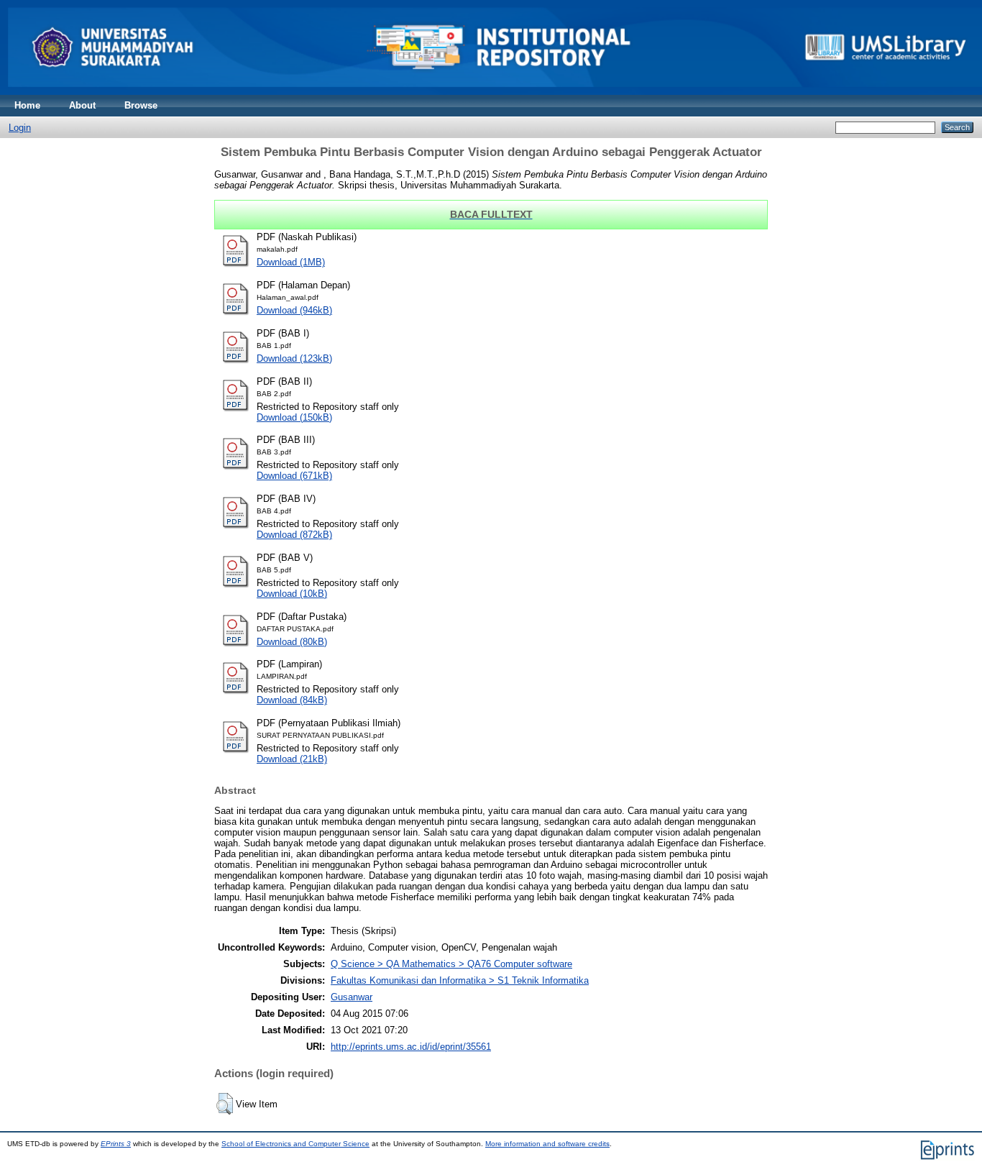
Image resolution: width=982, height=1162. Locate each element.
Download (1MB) (291, 262)
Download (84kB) (292, 700)
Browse (140, 105)
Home (27, 105)
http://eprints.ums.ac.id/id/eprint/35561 (411, 1046)
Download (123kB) (294, 358)
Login (20, 127)
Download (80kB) (292, 641)
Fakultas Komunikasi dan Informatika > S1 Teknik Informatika (460, 980)
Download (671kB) (294, 475)
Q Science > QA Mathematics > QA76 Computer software (451, 964)
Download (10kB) (292, 593)
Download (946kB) (294, 310)
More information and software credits (547, 1144)
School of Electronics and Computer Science (295, 1144)
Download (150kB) (294, 417)
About (82, 105)
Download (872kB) (294, 534)
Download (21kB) (292, 759)
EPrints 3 (116, 1144)
